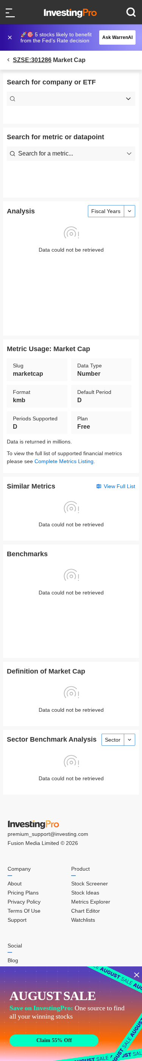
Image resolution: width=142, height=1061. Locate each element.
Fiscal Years (105, 211)
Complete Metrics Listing (64, 461)
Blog (13, 960)
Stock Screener (89, 884)
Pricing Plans (23, 893)
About (15, 884)
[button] (75, 37)
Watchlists (83, 920)
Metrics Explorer (90, 902)
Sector (112, 740)
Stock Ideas (85, 893)
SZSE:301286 (32, 60)
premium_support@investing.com (48, 834)
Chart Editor (85, 911)
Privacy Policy (24, 902)
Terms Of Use (24, 911)
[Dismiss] (10, 37)
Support (17, 920)
